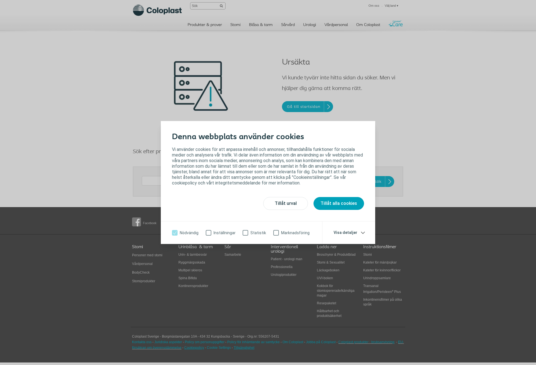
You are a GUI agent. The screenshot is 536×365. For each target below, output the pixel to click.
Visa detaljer (345, 232)
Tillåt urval (286, 203)
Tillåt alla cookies (338, 203)
